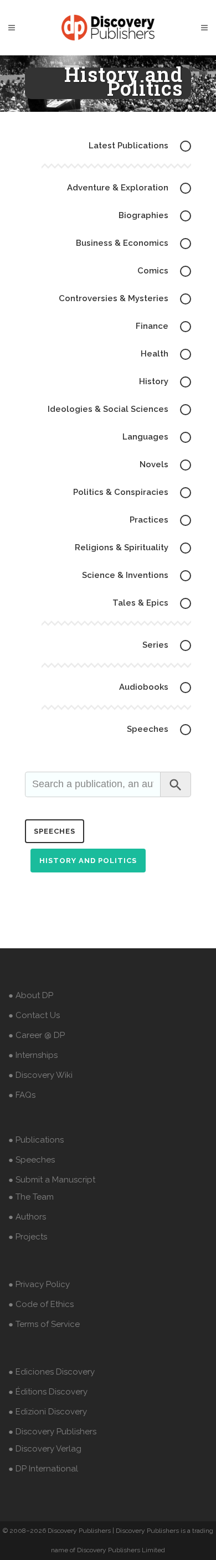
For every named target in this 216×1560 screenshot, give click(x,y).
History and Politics (88, 860)
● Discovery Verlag (44, 1449)
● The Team (31, 1197)
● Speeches (31, 1160)
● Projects (27, 1237)
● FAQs (21, 1095)
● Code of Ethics (41, 1304)
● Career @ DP (36, 1035)
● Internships (33, 1055)
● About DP (30, 995)
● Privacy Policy (39, 1284)
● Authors (27, 1217)
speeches (54, 831)
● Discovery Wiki (40, 1075)
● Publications (36, 1140)
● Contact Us (34, 1015)
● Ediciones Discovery (51, 1372)
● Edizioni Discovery (47, 1412)
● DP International (43, 1469)
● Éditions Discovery (48, 1392)
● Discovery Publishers (52, 1432)
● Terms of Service (44, 1324)
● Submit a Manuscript (51, 1180)
